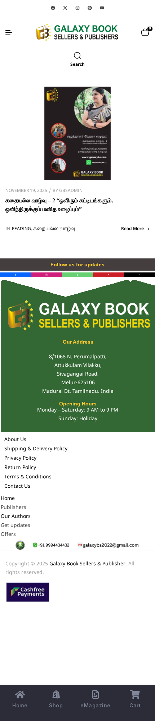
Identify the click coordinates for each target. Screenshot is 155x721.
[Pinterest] (89, 8)
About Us (15, 440)
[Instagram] (77, 8)
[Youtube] (102, 8)
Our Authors (16, 517)
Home (8, 499)
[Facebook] (53, 8)
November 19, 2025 (26, 190)
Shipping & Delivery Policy (35, 449)
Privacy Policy (20, 458)
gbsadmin (71, 190)
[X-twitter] (65, 8)
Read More (132, 228)
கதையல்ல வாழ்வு (54, 228)
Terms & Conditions (28, 477)
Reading (21, 228)
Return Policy (20, 468)
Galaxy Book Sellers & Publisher (87, 564)
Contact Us (17, 486)
